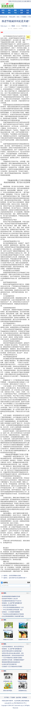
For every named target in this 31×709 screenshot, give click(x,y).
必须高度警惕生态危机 (15, 575)
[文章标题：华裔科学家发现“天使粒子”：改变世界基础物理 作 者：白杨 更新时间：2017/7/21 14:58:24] (23, 679)
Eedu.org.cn (4, 26)
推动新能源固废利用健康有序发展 (11, 596)
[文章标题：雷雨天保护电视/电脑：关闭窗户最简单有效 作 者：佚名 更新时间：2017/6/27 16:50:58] (8, 688)
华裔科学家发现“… (23, 681)
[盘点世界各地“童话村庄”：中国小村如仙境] (23, 628)
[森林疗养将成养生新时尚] (8, 628)
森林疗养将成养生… (8, 630)
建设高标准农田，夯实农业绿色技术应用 (13, 655)
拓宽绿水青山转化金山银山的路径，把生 (13, 653)
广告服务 (12, 697)
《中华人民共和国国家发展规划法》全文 (13, 607)
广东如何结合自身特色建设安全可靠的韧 (13, 614)
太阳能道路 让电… (8, 681)
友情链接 (24, 697)
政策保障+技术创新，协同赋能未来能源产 (13, 660)
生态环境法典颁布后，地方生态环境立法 (13, 646)
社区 (27, 12)
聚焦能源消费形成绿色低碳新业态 (11, 662)
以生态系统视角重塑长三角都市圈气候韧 (13, 616)
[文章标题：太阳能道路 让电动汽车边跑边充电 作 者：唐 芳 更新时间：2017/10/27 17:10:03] (8, 679)
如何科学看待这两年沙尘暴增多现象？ (12, 651)
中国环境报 (24, 26)
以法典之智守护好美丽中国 (9, 605)
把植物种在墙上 (23, 690)
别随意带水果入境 (23, 639)
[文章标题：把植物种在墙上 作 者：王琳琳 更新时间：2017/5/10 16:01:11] (23, 688)
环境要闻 (23, 17)
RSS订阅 (14, 1)
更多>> (28, 593)
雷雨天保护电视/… (8, 690)
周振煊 (13, 26)
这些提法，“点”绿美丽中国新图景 (11, 612)
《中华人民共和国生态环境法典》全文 (12, 609)
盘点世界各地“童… (23, 630)
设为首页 (19, 1)
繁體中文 (29, 1)
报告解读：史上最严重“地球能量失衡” (12, 603)
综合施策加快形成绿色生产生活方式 (11, 600)
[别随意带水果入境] (23, 637)
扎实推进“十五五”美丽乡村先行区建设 (12, 666)
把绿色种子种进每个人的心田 (10, 598)
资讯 (18, 17)
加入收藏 (24, 1)
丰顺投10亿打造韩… (8, 639)
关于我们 (6, 697)
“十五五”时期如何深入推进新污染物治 (12, 657)
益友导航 (18, 697)
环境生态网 (12, 17)
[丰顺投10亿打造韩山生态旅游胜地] (8, 637)
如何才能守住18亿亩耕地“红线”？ (18, 577)
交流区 (10, 1)
